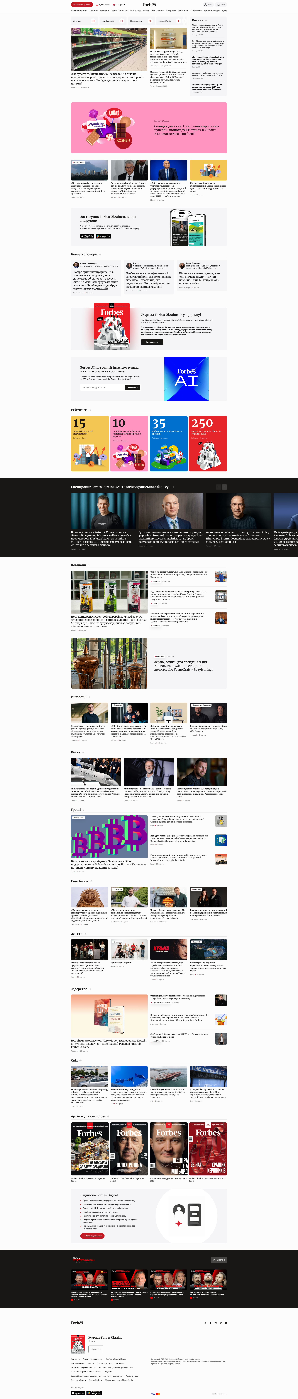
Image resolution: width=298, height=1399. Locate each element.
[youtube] (225, 1322)
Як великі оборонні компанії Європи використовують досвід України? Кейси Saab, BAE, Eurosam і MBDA (95, 793)
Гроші (114, 11)
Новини (94, 11)
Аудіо (224, 11)
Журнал (77, 21)
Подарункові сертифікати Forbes (119, 1380)
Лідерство (171, 11)
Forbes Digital (165, 21)
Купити (96, 1349)
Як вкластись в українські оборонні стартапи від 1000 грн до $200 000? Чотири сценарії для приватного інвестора (177, 819)
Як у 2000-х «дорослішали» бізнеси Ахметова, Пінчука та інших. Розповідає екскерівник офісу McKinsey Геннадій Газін (238, 537)
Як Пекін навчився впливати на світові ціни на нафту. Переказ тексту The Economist (167, 1093)
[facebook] (210, 1322)
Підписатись (132, 387)
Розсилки (120, 1363)
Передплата (136, 21)
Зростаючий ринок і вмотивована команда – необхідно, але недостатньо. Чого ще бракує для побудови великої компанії (148, 280)
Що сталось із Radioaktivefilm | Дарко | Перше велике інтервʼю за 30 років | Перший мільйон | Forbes (129, 1295)
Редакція (108, 1372)
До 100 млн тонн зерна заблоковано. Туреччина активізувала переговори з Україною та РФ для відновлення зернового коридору (208, 44)
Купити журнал (104, 4)
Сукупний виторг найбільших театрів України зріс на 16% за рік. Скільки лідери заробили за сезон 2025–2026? (87, 968)
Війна (146, 11)
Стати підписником (94, 1236)
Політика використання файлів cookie (116, 1367)
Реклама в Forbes (78, 1380)
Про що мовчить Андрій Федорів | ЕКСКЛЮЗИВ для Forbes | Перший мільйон (207, 1294)
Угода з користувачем (92, 1359)
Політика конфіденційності (83, 1367)
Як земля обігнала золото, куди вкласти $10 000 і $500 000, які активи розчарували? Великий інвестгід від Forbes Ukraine (178, 857)
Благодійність (95, 1380)
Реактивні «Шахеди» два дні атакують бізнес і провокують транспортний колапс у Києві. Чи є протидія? (88, 188)
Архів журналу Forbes (88, 1116)
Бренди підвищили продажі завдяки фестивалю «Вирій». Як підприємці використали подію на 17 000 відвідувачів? (89, 915)
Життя (160, 11)
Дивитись (221, 1260)
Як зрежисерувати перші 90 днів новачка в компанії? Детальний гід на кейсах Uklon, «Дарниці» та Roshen (179, 1017)
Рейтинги (183, 11)
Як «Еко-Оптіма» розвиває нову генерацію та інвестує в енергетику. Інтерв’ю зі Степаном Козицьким (178, 574)
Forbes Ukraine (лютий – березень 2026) (127, 1179)
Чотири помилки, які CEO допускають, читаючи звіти (199, 278)
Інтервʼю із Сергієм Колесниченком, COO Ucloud (128, 731)
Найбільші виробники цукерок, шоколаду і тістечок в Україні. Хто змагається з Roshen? (186, 130)
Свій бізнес (135, 11)
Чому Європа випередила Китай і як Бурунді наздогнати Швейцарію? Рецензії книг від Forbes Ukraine (108, 1044)
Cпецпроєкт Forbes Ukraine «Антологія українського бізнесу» (121, 487)
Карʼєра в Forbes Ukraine (116, 1359)
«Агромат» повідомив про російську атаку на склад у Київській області (208, 74)
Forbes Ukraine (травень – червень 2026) (88, 1179)
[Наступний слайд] (184, 21)
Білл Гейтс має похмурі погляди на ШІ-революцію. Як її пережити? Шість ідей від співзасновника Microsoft (128, 188)
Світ (153, 11)
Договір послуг (77, 1363)
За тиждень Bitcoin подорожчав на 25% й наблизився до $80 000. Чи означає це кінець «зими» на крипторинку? (108, 864)
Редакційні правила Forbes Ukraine (86, 1372)
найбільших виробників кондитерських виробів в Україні (127, 431)
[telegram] (220, 1322)
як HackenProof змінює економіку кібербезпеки (208, 728)
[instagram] (215, 1322)
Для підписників (79, 11)
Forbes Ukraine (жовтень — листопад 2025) (207, 1179)
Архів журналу (132, 1376)
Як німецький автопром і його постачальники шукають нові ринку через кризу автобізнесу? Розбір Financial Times (89, 1096)
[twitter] (205, 1322)
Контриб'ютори (212, 11)
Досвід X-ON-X (208, 913)
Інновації (123, 11)
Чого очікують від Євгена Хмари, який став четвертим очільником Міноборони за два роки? (202, 793)
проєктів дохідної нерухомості (83, 430)
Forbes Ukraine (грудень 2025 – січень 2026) (168, 1179)
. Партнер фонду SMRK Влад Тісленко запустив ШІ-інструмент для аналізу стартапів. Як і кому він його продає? (88, 731)
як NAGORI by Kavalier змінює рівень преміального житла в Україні (208, 967)
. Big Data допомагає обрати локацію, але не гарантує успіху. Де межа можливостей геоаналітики (167, 914)
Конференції (120, 4)
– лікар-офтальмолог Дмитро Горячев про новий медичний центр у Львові (129, 914)
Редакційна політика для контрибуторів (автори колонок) (96, 1376)
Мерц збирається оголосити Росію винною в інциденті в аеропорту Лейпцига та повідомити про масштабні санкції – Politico (207, 28)
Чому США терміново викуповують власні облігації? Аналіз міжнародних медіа (208, 1093)
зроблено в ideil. (219, 1394)
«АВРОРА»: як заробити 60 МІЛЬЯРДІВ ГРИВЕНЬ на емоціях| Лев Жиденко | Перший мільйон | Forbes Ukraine (89, 1295)
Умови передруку (105, 1363)
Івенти (91, 1363)
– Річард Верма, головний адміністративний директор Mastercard (177, 617)
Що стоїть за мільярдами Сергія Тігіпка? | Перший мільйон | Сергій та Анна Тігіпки (167, 1294)
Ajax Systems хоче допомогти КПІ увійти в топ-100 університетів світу (177, 997)
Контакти (75, 1359)
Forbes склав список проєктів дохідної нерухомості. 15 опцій (208, 187)
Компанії (104, 11)
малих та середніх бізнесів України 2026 (206, 430)
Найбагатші (196, 11)
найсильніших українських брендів (167, 430)
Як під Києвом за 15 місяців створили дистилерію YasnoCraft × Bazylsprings (183, 665)
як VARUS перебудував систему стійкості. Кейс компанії (179, 1035)
